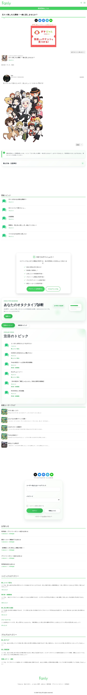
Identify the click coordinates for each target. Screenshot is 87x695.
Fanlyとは (20, 684)
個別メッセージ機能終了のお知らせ (11, 539)
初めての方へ (27, 684)
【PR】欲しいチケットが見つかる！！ (43, 25)
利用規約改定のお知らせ (8, 564)
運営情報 (49, 684)
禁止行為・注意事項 (9, 163)
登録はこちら (52, 510)
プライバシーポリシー (58, 684)
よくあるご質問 (36, 684)
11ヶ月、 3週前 (10, 65)
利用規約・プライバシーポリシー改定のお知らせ (14, 531)
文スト (83, 52)
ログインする (54, 289)
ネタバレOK (77, 52)
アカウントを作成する (36, 289)
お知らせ (43, 684)
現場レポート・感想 (7, 659)
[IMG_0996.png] (23, 114)
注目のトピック (8, 325)
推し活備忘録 (5, 649)
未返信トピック (22, 325)
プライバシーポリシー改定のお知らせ (11, 556)
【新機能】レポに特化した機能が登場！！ (13, 548)
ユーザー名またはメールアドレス (36, 485)
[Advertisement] (43, 179)
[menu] (84, 2)
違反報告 (82, 77)
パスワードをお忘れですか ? (43, 516)
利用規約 (67, 684)
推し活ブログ (5, 640)
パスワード (30, 496)
